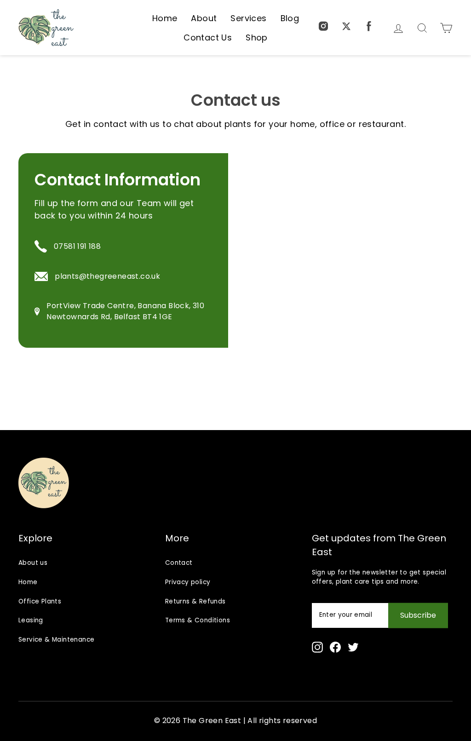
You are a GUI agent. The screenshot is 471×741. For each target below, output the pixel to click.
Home (165, 18)
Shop (257, 37)
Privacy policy (188, 582)
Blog (290, 18)
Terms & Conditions (197, 620)
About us (32, 562)
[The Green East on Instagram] (317, 647)
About (204, 18)
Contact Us (208, 37)
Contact (179, 562)
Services (248, 18)
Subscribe (418, 615)
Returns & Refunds (195, 601)
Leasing (30, 620)
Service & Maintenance (56, 639)
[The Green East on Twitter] (346, 28)
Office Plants (39, 601)
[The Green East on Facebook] (368, 27)
